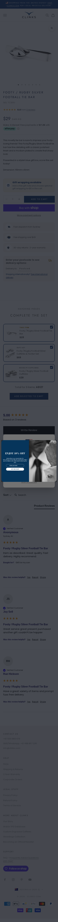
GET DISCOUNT (15, 469)
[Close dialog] (54, 442)
